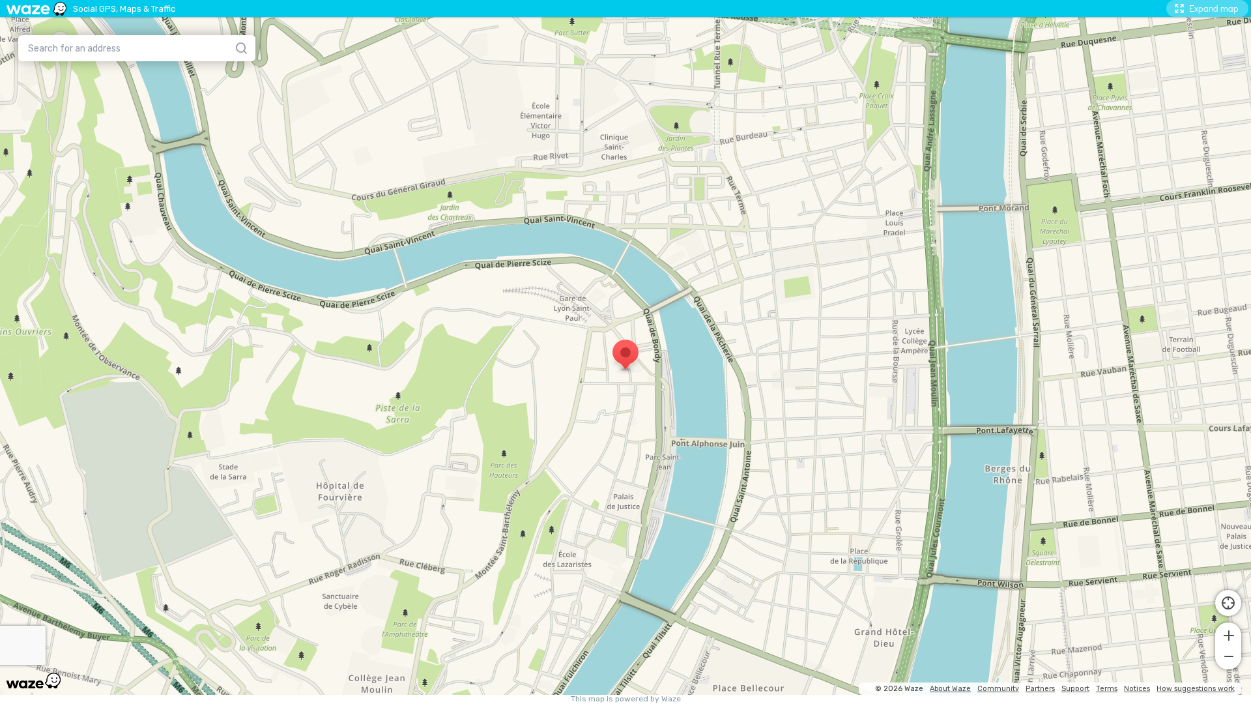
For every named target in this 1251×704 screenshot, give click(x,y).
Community (998, 688)
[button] (1228, 634)
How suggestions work (1196, 688)
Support (1075, 688)
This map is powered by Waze (626, 699)
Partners (1040, 688)
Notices (1137, 688)
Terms (1106, 688)
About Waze (950, 688)
